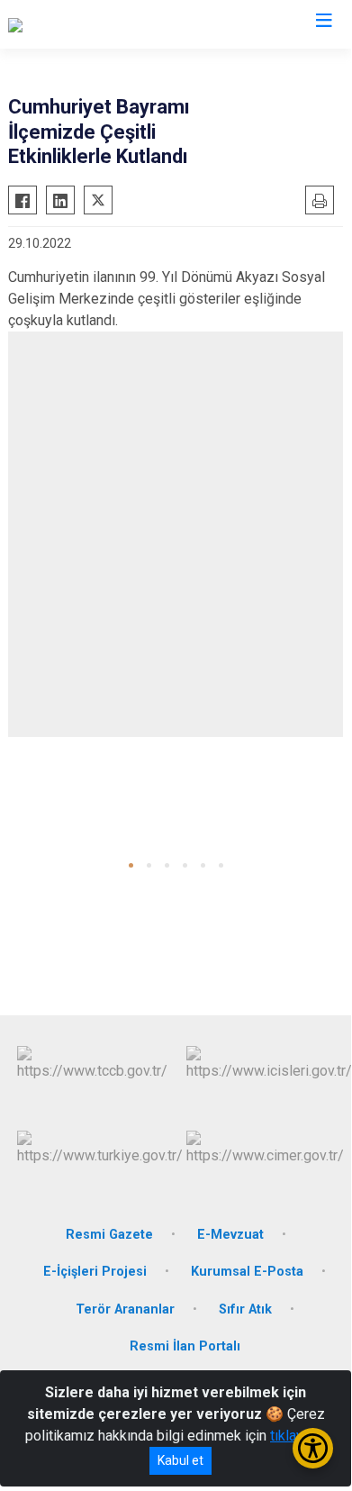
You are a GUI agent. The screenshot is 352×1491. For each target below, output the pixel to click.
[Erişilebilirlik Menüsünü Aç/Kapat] (313, 1448)
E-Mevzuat (230, 1234)
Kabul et (180, 1460)
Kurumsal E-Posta (247, 1271)
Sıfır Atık (245, 1309)
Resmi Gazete (109, 1234)
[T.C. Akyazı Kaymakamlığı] (87, 24)
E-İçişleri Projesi (95, 1271)
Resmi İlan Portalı (185, 1346)
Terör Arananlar (125, 1309)
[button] (131, 865)
